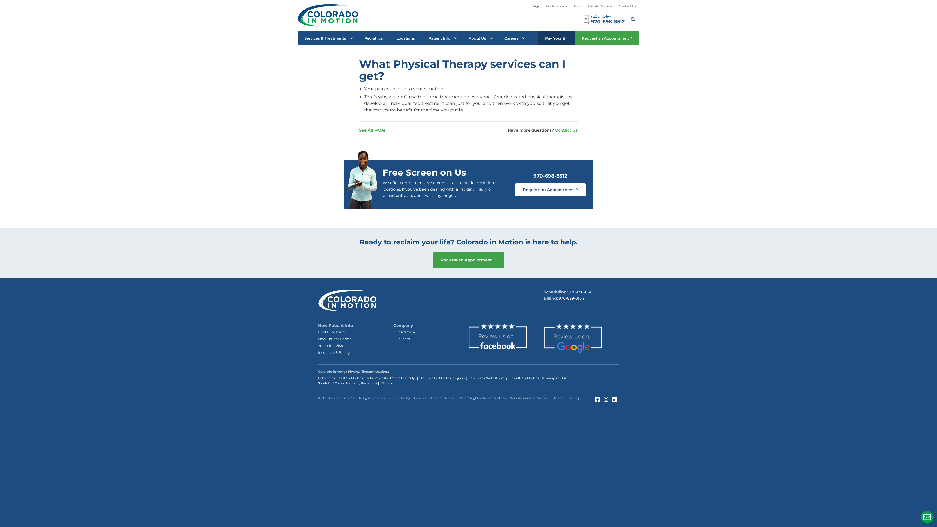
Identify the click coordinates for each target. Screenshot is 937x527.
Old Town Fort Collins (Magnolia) (443, 378)
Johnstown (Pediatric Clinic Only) (391, 378)
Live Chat (927, 517)
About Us (477, 38)
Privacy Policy (399, 398)
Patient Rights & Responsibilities (482, 398)
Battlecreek (326, 378)
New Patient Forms (334, 339)
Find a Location (331, 332)
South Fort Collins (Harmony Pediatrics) (347, 383)
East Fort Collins (351, 378)
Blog (577, 6)
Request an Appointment (605, 38)
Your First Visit (330, 346)
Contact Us (627, 6)
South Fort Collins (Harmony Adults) (539, 378)
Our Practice (404, 332)
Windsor (387, 383)
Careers (511, 38)
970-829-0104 (571, 298)
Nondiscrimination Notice (529, 398)
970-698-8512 (550, 176)
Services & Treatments (325, 38)
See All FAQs (372, 130)
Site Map (574, 398)
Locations (406, 38)
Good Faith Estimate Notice (434, 398)
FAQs (535, 6)
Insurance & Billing (334, 352)
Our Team (401, 339)
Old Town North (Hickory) (490, 378)
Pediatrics (373, 38)
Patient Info (439, 38)
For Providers (556, 6)
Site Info (558, 398)
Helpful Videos (600, 6)
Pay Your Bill (556, 38)
